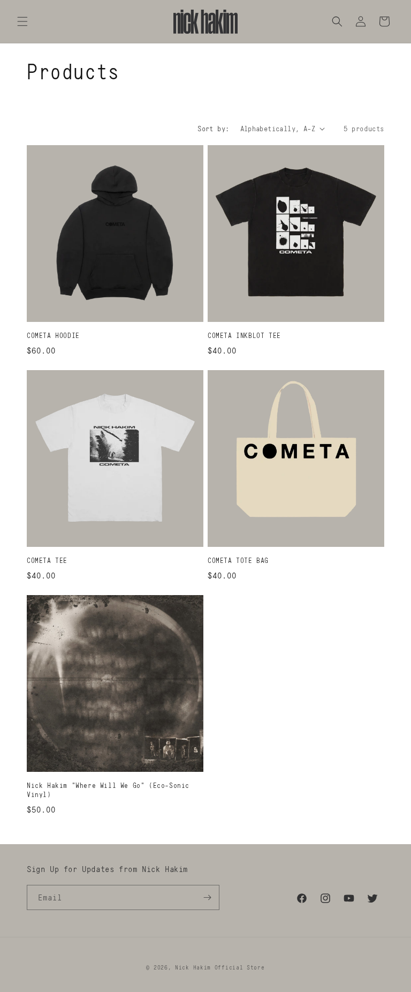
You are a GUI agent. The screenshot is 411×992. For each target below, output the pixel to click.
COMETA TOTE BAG (238, 560)
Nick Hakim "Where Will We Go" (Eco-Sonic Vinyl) (108, 790)
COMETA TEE (47, 560)
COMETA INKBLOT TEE (244, 335)
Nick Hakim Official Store (220, 967)
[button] (22, 21)
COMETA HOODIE (53, 335)
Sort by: (213, 128)
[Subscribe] (207, 897)
